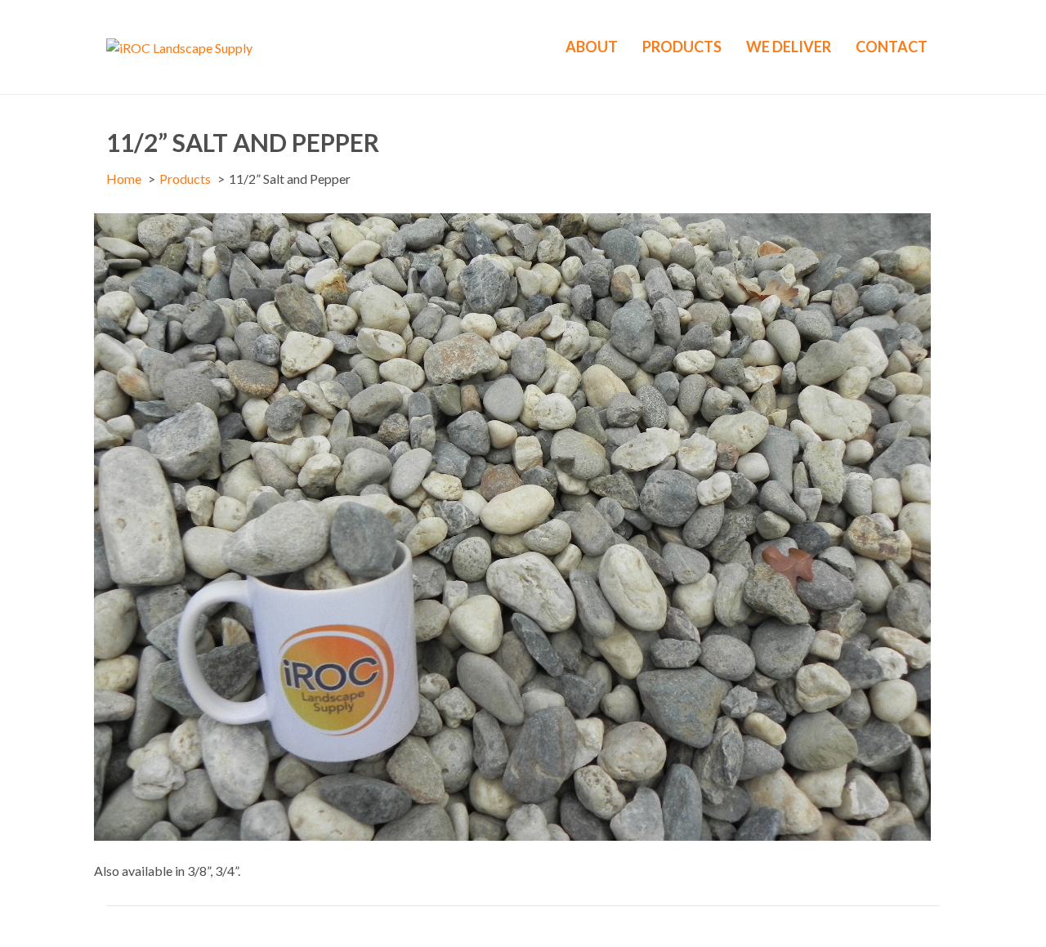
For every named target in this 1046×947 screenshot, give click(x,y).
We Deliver (788, 47)
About (591, 47)
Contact (892, 47)
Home (123, 178)
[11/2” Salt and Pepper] (512, 525)
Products (682, 47)
